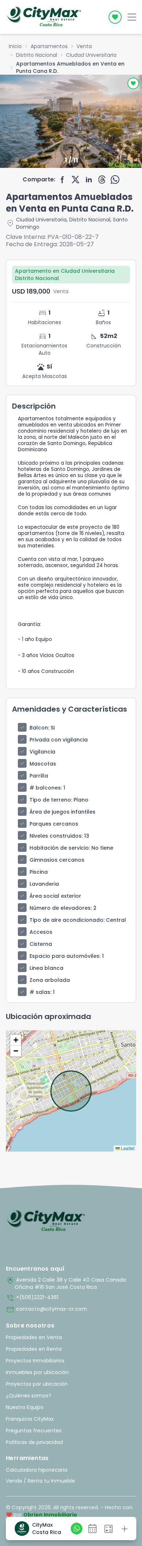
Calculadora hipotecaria (36, 1470)
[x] (75, 179)
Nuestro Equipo (25, 1407)
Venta (84, 46)
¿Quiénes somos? (28, 1395)
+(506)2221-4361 (32, 1298)
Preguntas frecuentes (34, 1430)
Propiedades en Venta (34, 1337)
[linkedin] (88, 179)
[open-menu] (131, 17)
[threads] (102, 179)
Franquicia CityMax (30, 1419)
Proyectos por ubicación (37, 1384)
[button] (15, 1040)
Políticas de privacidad (34, 1442)
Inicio (15, 46)
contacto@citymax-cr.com (46, 1309)
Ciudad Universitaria (91, 55)
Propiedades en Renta (34, 1349)
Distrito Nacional (36, 55)
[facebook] (62, 179)
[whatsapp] (115, 179)
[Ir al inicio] (46, 1221)
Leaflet (127, 1148)
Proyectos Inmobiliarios (35, 1360)
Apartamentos (49, 46)
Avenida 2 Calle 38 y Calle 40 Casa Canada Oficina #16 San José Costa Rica (66, 1283)
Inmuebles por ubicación (37, 1372)
